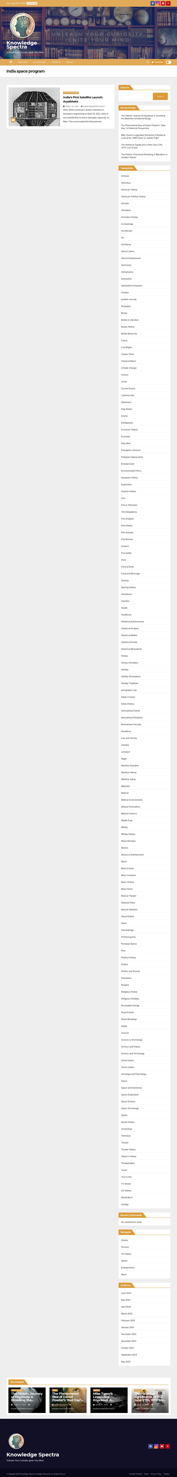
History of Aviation (129, 663)
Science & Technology (131, 1040)
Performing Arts (128, 937)
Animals (125, 203)
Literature (125, 752)
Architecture (126, 231)
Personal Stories (129, 944)
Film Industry (127, 532)
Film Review (127, 539)
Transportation (128, 1163)
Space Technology (130, 1108)
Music (124, 861)
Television (126, 1136)
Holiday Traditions (129, 683)
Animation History (129, 217)
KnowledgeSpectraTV (94, 106)
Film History (126, 526)
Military (124, 827)
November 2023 (128, 1341)
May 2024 (125, 1300)
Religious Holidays (130, 999)
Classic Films (127, 354)
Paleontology (127, 930)
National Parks (128, 903)
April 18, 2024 (72, 106)
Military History (128, 834)
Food (123, 560)
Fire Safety (126, 553)
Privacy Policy (156, 1474)
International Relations (132, 718)
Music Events (127, 868)
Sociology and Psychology (133, 1074)
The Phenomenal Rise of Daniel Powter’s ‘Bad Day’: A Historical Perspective (66, 1400)
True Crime (126, 1177)
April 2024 (126, 1307)
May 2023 (125, 1362)
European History (129, 478)
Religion (125, 985)
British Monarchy (129, 334)
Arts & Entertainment (131, 258)
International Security (131, 724)
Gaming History (128, 587)
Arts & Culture (127, 251)
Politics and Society (130, 971)
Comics (124, 375)
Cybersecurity (127, 395)
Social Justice (127, 1067)
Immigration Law (129, 690)
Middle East (126, 820)
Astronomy (126, 265)
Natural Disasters (129, 909)
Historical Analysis (130, 628)
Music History (127, 882)
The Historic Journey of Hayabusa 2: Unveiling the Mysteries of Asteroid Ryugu (26, 1400)
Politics (124, 964)
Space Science (128, 1101)
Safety (124, 1026)
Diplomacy (126, 402)
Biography (126, 306)
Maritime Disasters (130, 766)
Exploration (126, 484)
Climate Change (129, 368)
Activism (125, 176)
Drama (124, 416)
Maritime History (128, 772)
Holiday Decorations (130, 676)
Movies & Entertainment (132, 855)
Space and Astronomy (131, 1088)
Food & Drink (127, 567)
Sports (56, 62)
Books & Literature (130, 320)
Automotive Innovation (131, 286)
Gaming (125, 580)
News (124, 923)
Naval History (127, 916)
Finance (125, 546)
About (70, 62)
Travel (124, 1170)
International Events (130, 711)
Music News (127, 889)
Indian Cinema (128, 697)
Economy (125, 436)
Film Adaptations (129, 512)
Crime (124, 382)
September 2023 (129, 1355)
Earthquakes (127, 423)
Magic (124, 759)
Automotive (126, 279)
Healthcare (126, 615)
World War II (127, 1197)
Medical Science (129, 813)
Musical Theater (128, 896)
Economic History (129, 430)
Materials (125, 786)
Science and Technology (132, 1053)
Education (126, 443)
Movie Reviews (128, 841)
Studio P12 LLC (60, 1474)
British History (127, 327)
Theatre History (128, 1149)
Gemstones (126, 594)
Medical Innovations (130, 807)
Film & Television (129, 505)
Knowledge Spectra (21, 45)
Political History (128, 957)
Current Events (128, 388)
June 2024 (126, 1293)
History (23, 62)
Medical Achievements (131, 800)
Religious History (129, 992)
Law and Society (129, 738)
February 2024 (128, 1320)
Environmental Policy (131, 471)
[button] (148, 62)
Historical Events (129, 642)
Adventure (126, 183)
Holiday (124, 670)
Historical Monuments (131, 649)
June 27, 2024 (19, 1405)
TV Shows (126, 1184)
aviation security (128, 299)
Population (126, 978)
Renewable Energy (130, 1005)
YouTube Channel (135, 1474)
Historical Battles (129, 635)
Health (124, 608)
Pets (123, 951)
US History (39, 62)
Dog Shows (126, 409)
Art (122, 238)
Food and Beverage (130, 574)
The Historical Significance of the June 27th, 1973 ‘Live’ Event (150, 1398)
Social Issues (127, 1060)
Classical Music (128, 361)
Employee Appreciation (132, 457)
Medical (125, 793)
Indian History (127, 704)
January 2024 (127, 1327)
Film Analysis (127, 519)
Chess (124, 340)
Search (125, 87)
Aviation (125, 292)
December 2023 (128, 1334)
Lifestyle (125, 745)
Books (124, 313)
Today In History (128, 1156)
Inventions (126, 731)
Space (124, 1081)
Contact (166, 1474)
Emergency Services (131, 450)
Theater (124, 1143)
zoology (125, 1204)
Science (125, 1033)
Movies (124, 848)
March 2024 (126, 1314)
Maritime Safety (128, 779)
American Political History (133, 196)
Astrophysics (127, 272)
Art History (126, 244)
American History (129, 190)
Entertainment (127, 464)
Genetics (125, 601)
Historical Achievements (132, 622)
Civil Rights (126, 347)
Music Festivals (128, 875)
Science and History (130, 1047)
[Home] (10, 62)
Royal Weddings (129, 1019)
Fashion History (128, 491)
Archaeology (127, 224)
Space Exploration (71, 93)
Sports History (127, 1122)
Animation (126, 210)
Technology (126, 1129)
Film (123, 498)
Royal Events (127, 1012)
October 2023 (127, 1348)
